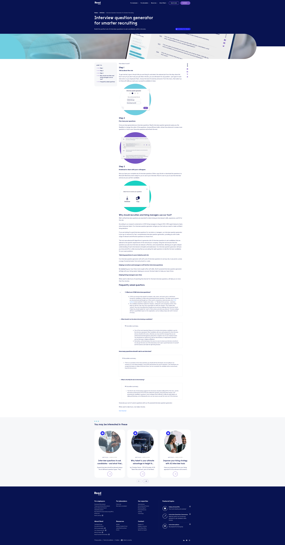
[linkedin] (187, 71)
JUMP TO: (99, 65)
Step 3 (101, 73)
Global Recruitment (98, 509)
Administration (141, 504)
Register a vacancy (142, 526)
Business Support (142, 508)
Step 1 (101, 68)
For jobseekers (144, 3)
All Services (97, 513)
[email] (187, 77)
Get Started (122, 411)
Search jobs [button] (174, 3)
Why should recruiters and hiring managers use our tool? (107, 77)
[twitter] (187, 74)
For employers (134, 3)
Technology (141, 513)
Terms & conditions (108, 540)
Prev (139, 481)
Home (96, 13)
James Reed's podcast (121, 528)
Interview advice (174, 524)
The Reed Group (98, 524)
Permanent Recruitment (99, 504)
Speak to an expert (142, 530)
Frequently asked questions (107, 81)
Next (145, 481)
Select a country (127, 540)
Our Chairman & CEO (99, 530)
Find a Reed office (142, 528)
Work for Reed (97, 532)
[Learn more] (184, 540)
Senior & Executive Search (100, 508)
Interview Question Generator (178, 514)
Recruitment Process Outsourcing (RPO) (103, 511)
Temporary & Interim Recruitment (102, 506)
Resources (153, 3)
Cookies (117, 540)
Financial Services (142, 509)
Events (117, 530)
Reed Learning (97, 515)
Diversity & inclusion (99, 526)
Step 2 (101, 70)
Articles (102, 13)
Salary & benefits (174, 507)
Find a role (118, 504)
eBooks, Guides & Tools (121, 526)
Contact (184, 3)
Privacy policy (97, 540)
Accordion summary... (132, 326)
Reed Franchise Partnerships (101, 534)
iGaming (140, 511)
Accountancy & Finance (143, 506)
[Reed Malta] (98, 3)
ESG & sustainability (99, 528)
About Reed (162, 3)
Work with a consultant (121, 506)
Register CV (140, 524)
